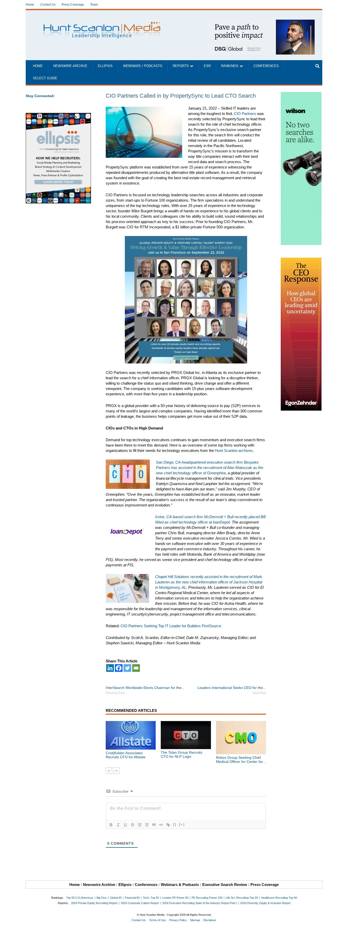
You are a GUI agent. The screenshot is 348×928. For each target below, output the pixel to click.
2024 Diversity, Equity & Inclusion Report (265, 903)
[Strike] (132, 825)
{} (175, 824)
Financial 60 (132, 897)
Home (30, 4)
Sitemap (195, 920)
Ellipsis (105, 66)
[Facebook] (119, 668)
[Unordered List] (146, 825)
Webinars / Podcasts (142, 66)
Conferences (266, 66)
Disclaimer (209, 920)
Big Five (101, 897)
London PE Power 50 (175, 897)
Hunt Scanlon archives (234, 450)
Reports (181, 66)
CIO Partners (245, 113)
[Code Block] (161, 825)
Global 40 (116, 897)
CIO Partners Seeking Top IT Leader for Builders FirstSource (171, 626)
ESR (207, 66)
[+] (182, 824)
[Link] (168, 825)
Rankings (229, 66)
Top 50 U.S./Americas (79, 897)
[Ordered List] (139, 825)
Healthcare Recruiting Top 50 (279, 897)
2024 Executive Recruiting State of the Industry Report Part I (199, 903)
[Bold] (111, 825)
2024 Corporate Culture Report (140, 903)
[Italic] (118, 825)
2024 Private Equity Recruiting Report (94, 903)
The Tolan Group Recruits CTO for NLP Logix (181, 754)
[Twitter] (127, 668)
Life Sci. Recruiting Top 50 (242, 897)
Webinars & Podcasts (180, 884)
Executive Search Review (224, 884)
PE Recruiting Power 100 (207, 897)
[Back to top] (340, 920)
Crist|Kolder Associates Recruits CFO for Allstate (125, 755)
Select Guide (45, 78)
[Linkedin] (110, 668)
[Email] (136, 668)
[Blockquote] (153, 825)
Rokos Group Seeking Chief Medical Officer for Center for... (241, 759)
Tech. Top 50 (151, 897)
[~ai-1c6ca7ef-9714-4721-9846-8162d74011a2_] (261, 22)
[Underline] (125, 825)
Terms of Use (157, 920)
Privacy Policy (178, 920)
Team (94, 4)
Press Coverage (73, 4)
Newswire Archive (70, 66)
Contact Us (48, 4)
